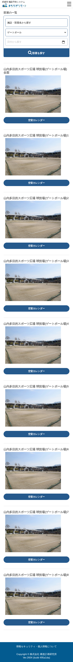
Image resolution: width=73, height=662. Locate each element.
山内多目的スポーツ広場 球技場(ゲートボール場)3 (36, 261)
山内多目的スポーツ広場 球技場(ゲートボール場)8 (36, 575)
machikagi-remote (14, 5)
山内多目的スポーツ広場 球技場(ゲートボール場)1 (36, 135)
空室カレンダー (36, 120)
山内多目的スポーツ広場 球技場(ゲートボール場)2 (36, 198)
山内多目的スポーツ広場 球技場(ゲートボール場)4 (36, 323)
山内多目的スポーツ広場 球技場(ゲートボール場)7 (36, 512)
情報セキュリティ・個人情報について (36, 646)
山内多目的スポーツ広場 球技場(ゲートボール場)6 (36, 449)
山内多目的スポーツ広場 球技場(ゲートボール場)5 (36, 386)
